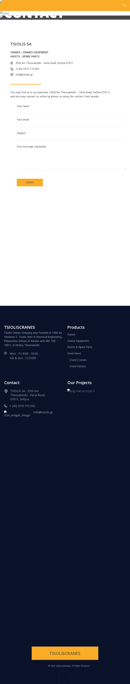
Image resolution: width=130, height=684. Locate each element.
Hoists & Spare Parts (79, 347)
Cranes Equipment (78, 341)
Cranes (71, 334)
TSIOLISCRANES (63, 665)
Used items (74, 353)
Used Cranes (78, 360)
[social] (65, 678)
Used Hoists (77, 366)
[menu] (124, 5)
